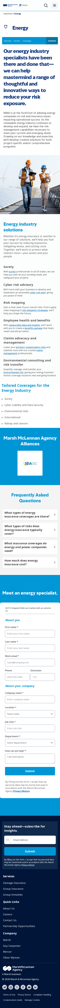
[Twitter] (17, 987)
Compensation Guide (12, 1000)
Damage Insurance (14, 883)
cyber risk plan (37, 292)
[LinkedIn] (35, 987)
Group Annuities (13, 894)
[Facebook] (23, 987)
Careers (7, 914)
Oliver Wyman (11, 957)
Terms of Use (9, 994)
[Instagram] (10, 987)
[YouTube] (29, 987)
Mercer (7, 951)
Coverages (26, 41)
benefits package (33, 328)
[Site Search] (46, 6)
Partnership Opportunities (19, 926)
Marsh (7, 940)
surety (12, 271)
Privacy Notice (24, 994)
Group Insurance (13, 888)
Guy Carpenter (12, 945)
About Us (9, 908)
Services (17, 41)
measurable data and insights (24, 325)
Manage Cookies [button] (32, 1000)
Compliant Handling (42, 994)
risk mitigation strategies (35, 310)
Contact (52, 40)
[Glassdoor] (4, 987)
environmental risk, (13, 372)
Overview (7, 41)
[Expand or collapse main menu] (54, 5)
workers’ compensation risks (31, 347)
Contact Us (9, 920)
